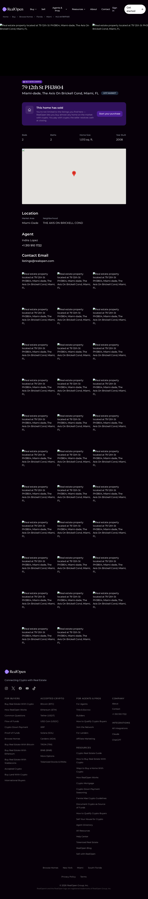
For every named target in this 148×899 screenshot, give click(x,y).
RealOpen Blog (84, 848)
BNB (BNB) (46, 750)
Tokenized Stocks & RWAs (53, 762)
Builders (80, 715)
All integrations (120, 728)
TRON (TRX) (46, 744)
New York (67, 867)
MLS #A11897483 (63, 17)
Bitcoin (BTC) (47, 704)
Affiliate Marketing (85, 738)
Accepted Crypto (13, 768)
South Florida (95, 867)
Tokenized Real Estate (87, 842)
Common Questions (15, 715)
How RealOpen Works (16, 709)
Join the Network (85, 727)
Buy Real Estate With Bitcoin (19, 744)
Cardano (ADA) (48, 738)
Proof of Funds (12, 733)
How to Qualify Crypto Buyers (91, 721)
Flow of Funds (12, 721)
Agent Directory (84, 825)
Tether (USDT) (47, 715)
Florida (40, 17)
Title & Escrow (83, 709)
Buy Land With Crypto (16, 774)
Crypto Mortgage (85, 783)
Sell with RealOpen (85, 854)
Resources (77, 9)
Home (5, 17)
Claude (115, 734)
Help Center (82, 836)
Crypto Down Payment (16, 727)
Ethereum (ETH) (48, 709)
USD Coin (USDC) (49, 721)
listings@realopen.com (38, 261)
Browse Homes (26, 17)
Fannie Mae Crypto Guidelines (91, 798)
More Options (47, 756)
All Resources (83, 830)
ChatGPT (116, 740)
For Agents (82, 704)
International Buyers (15, 780)
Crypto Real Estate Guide (89, 753)
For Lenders (82, 733)
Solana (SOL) (46, 733)
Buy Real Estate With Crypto (19, 704)
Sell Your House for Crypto (89, 819)
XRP (42, 727)
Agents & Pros (57, 9)
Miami (49, 17)
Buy (32, 9)
